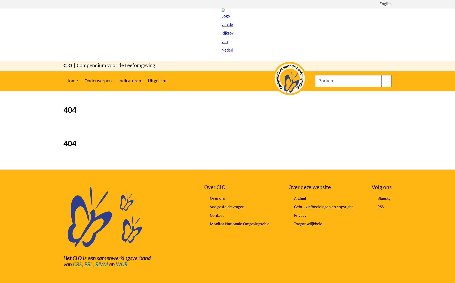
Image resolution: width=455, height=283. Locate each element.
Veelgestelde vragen (227, 207)
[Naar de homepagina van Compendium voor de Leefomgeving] (227, 35)
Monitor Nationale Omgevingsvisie (239, 224)
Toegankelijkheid (308, 224)
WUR (121, 265)
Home (72, 81)
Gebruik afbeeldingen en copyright (323, 207)
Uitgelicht (157, 81)
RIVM (101, 265)
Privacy (300, 215)
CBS (77, 265)
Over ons (217, 198)
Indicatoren (129, 81)
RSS (381, 207)
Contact (217, 215)
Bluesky (384, 198)
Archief (300, 198)
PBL (88, 265)
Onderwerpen (98, 81)
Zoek (386, 81)
